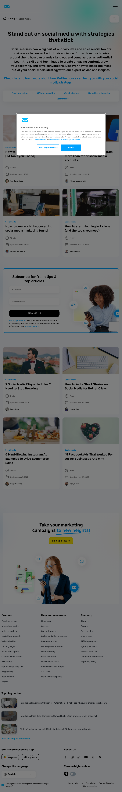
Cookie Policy (40, 139)
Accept (71, 147)
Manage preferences (48, 147)
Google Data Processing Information (65, 139)
